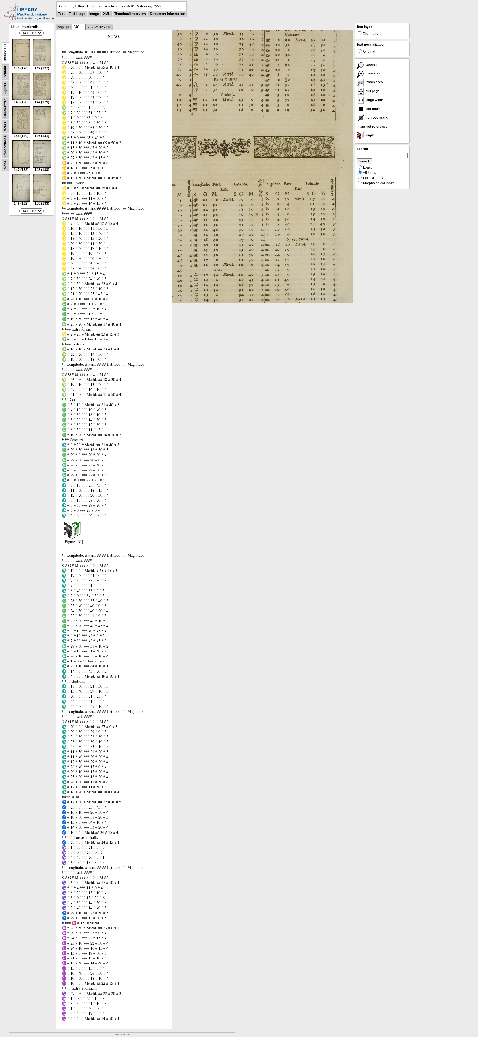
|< (67, 27)
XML (106, 14)
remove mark (376, 118)
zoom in (371, 64)
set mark (372, 109)
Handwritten (5, 108)
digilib (370, 135)
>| (109, 27)
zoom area (374, 82)
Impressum (122, 1034)
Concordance (5, 146)
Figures (5, 88)
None (5, 165)
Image (94, 14)
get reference (376, 126)
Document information (167, 14)
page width (374, 100)
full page (372, 91)
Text (61, 14)
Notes (5, 126)
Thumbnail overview (130, 14)
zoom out (373, 73)
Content (5, 72)
